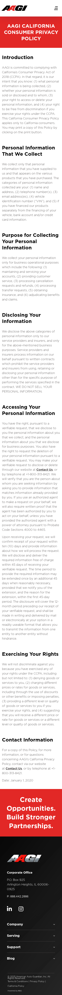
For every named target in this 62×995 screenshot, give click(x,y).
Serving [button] (13, 936)
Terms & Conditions (18, 981)
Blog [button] (11, 958)
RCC (20, 991)
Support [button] (14, 947)
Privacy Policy (37, 981)
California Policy (16, 986)
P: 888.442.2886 (17, 896)
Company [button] (15, 924)
